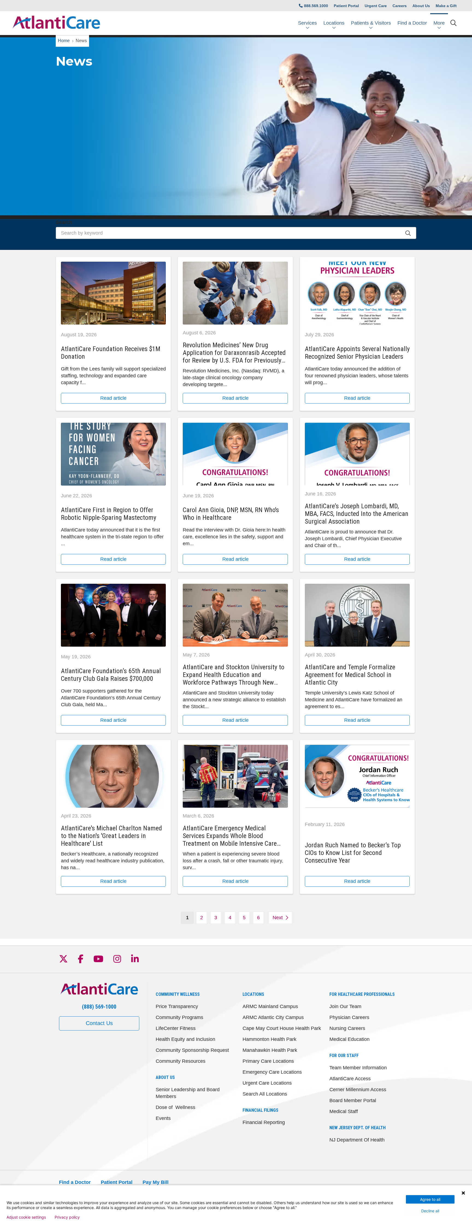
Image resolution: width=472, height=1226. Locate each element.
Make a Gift (446, 6)
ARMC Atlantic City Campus (273, 1017)
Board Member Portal (352, 1100)
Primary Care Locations (268, 1061)
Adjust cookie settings (26, 1217)
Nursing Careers (347, 1028)
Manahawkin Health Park (270, 1050)
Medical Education (349, 1039)
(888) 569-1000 (99, 1006)
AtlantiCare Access (350, 1078)
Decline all (430, 1211)
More (439, 23)
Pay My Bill (156, 1182)
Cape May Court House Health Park (282, 1028)
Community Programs (179, 1017)
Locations (333, 23)
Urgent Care (376, 6)
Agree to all (430, 1199)
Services (307, 23)
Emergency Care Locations (272, 1072)
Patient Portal (346, 6)
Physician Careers (349, 1017)
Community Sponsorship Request (192, 1050)
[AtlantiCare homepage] (56, 23)
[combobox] (236, 233)
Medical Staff (343, 1111)
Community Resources (180, 1061)
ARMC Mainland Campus (270, 1006)
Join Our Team (345, 1006)
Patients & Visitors (371, 23)
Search (64, 222)
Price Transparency (177, 1006)
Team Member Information (358, 1067)
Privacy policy (67, 1217)
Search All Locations (265, 1094)
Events (163, 1118)
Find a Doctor (412, 23)
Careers (400, 6)
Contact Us (99, 1023)
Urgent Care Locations (267, 1083)
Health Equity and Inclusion (185, 1039)
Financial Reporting (264, 1122)
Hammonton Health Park (269, 1039)
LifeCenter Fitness (176, 1028)
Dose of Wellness (175, 1107)
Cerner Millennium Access (357, 1089)
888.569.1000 (316, 6)
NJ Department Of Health (357, 1140)
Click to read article (113, 334)
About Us (421, 6)
